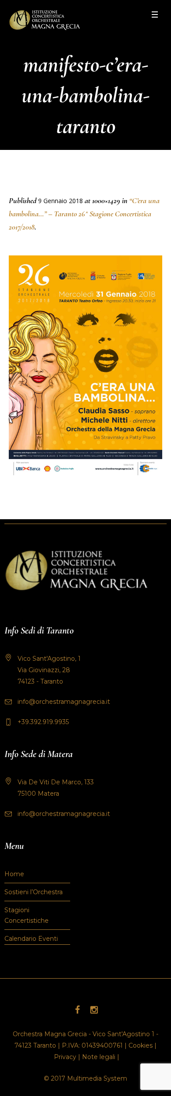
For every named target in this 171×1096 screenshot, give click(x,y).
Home (14, 874)
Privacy (65, 1057)
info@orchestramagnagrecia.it (64, 702)
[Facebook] (77, 1010)
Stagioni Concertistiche (26, 915)
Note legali (98, 1057)
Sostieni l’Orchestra (33, 892)
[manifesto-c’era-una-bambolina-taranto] (85, 365)
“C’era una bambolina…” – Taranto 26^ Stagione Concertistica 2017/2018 (84, 214)
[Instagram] (94, 1010)
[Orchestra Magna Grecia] (44, 20)
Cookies (140, 1045)
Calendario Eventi (31, 939)
